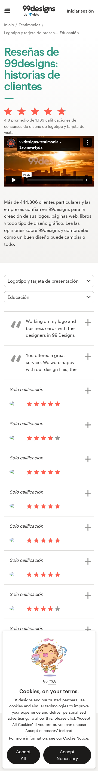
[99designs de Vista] (39, 10)
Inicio (9, 24)
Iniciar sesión (80, 10)
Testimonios (30, 24)
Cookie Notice (75, 738)
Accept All (23, 755)
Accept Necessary (67, 755)
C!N (52, 681)
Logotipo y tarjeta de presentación (35, 32)
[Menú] (7, 10)
